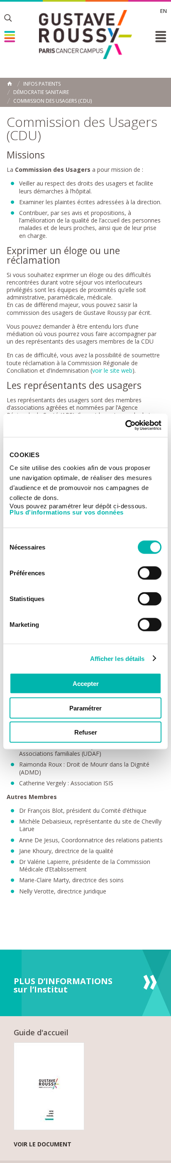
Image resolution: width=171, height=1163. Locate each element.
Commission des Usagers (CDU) (52, 101)
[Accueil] (85, 34)
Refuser (85, 732)
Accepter (86, 683)
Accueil (9, 83)
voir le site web (112, 370)
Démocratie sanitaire (41, 92)
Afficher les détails (117, 658)
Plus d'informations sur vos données (67, 512)
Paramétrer (85, 707)
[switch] (149, 573)
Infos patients (42, 84)
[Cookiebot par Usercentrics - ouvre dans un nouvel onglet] (125, 425)
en (163, 11)
